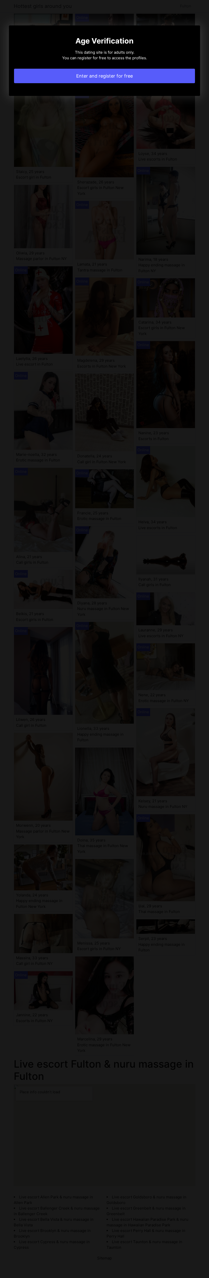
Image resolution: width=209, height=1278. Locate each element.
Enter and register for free (104, 76)
